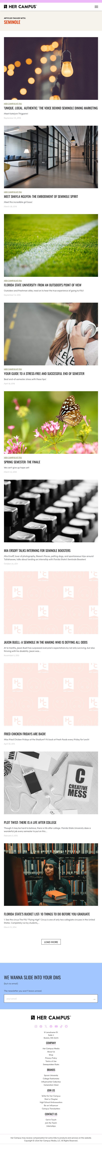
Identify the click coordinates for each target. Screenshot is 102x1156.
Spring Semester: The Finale (22, 461)
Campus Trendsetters (51, 1108)
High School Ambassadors (51, 1102)
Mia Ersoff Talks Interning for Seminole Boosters (37, 550)
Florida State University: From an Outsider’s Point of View (42, 285)
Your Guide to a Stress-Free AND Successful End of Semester (44, 373)
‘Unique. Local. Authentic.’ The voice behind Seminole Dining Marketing (51, 108)
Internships (51, 1126)
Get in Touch (51, 1119)
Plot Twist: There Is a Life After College (30, 822)
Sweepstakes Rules (51, 1064)
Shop (51, 1054)
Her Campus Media (51, 1048)
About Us (51, 1051)
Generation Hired (51, 1084)
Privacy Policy (51, 1058)
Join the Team (51, 1122)
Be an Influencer (51, 1105)
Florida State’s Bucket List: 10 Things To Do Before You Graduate (47, 914)
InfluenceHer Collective (51, 1081)
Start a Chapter (51, 1099)
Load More (51, 942)
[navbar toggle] (96, 7)
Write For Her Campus (51, 1095)
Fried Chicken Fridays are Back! (25, 733)
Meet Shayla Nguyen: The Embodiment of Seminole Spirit (41, 196)
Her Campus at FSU (13, 103)
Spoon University (51, 1075)
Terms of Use (51, 1061)
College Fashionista (51, 1078)
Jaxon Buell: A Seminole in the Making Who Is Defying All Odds (45, 642)
